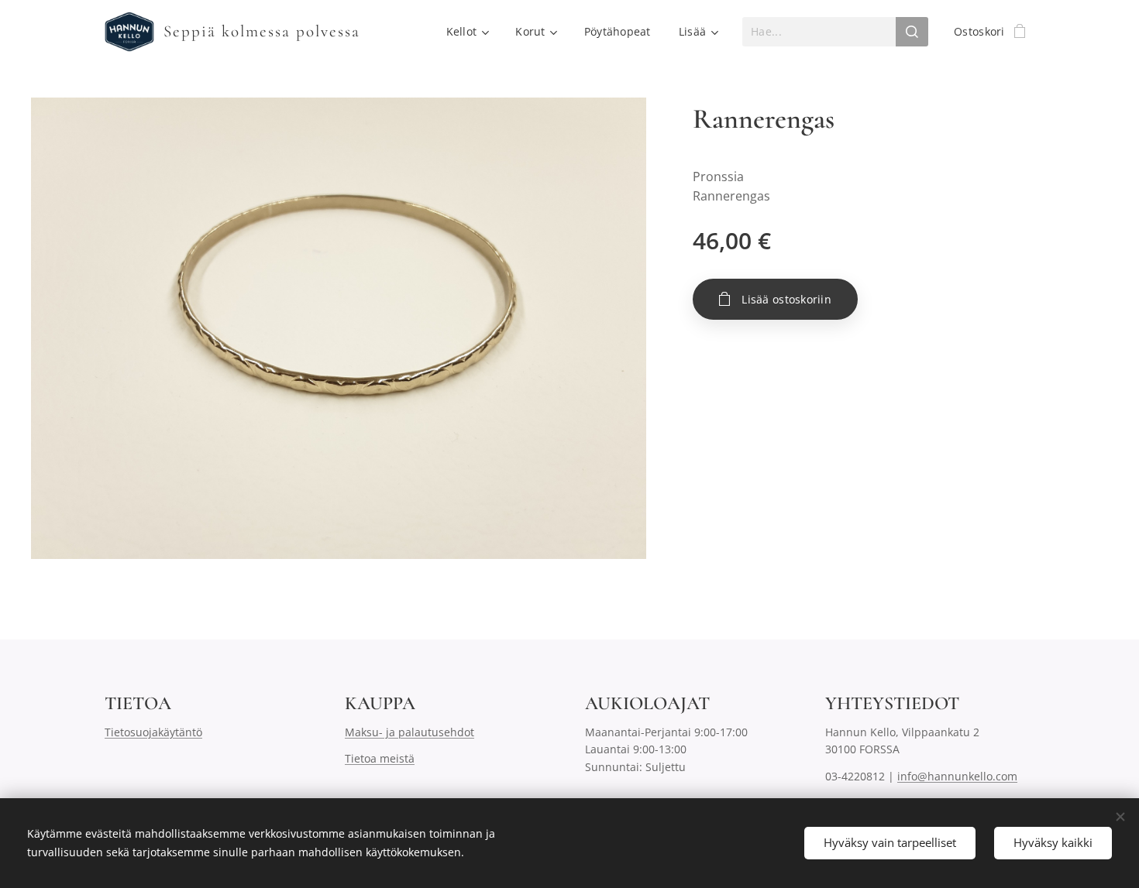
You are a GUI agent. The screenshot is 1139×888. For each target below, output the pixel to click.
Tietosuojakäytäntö (153, 732)
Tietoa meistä (380, 758)
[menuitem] (467, 31)
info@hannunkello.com (957, 776)
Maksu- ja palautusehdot (409, 732)
